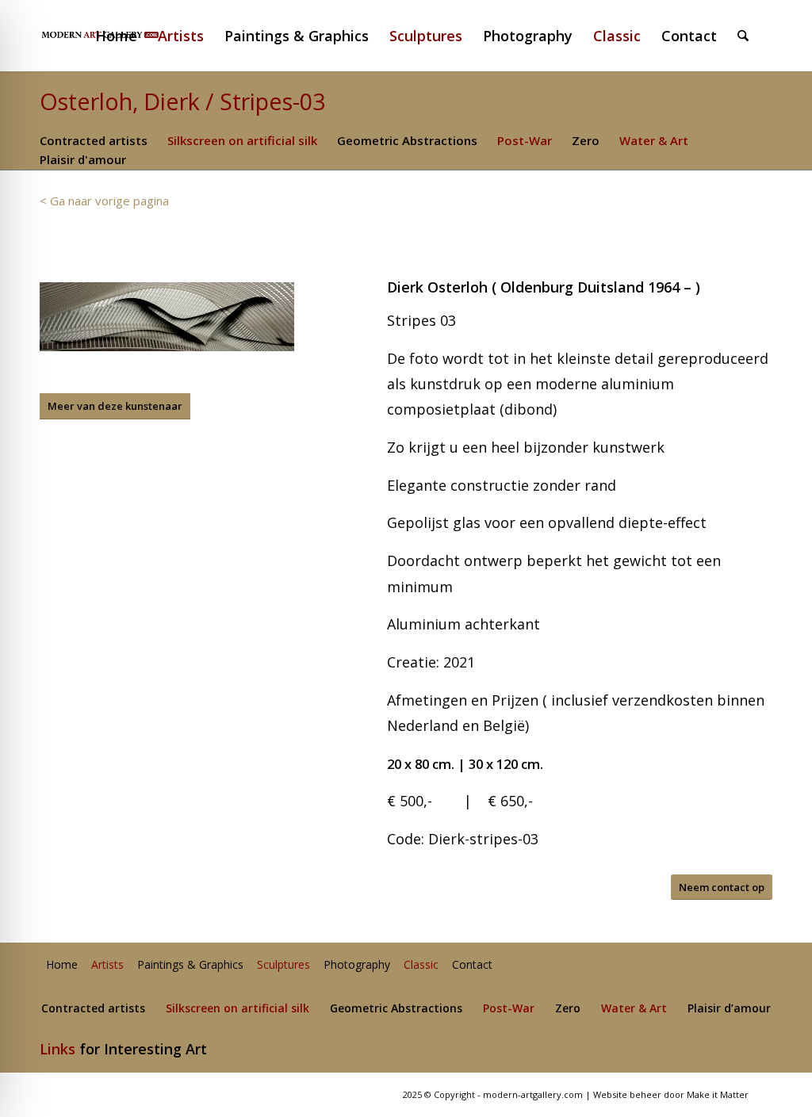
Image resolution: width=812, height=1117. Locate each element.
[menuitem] (123, 35)
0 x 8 (408, 764)
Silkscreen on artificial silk (242, 140)
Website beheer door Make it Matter (671, 1094)
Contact (472, 965)
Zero (585, 140)
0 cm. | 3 (449, 764)
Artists (107, 965)
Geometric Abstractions (407, 140)
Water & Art (653, 140)
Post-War (524, 140)
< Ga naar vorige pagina (104, 200)
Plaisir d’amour (729, 1009)
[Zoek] (743, 35)
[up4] (167, 317)
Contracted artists (93, 140)
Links (57, 1048)
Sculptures (283, 965)
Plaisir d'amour (83, 159)
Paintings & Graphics (190, 965)
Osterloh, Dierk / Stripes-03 (182, 101)
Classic (421, 965)
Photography (357, 965)
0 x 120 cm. (509, 764)
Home (62, 965)
